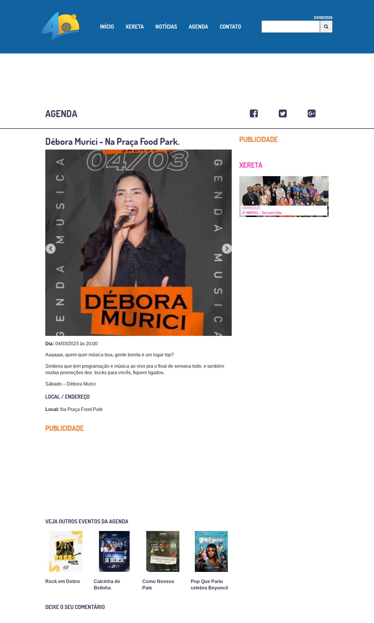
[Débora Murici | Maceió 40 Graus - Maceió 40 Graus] (253, 113)
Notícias (166, 26)
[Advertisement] (187, 74)
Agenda (198, 26)
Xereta (135, 26)
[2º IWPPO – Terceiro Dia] (284, 196)
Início (107, 26)
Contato (230, 26)
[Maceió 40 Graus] (60, 26)
